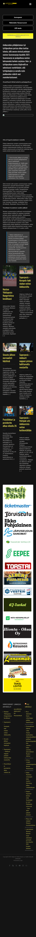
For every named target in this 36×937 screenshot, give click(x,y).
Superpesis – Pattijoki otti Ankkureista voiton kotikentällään (25, 424)
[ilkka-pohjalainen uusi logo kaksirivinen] (18, 520)
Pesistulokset (18, 715)
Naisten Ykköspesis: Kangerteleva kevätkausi (8, 294)
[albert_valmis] (17, 572)
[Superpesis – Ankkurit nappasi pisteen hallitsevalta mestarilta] (26, 347)
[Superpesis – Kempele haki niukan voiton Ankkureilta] (26, 270)
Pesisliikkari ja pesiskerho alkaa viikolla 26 (10, 422)
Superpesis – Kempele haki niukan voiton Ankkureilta (25, 282)
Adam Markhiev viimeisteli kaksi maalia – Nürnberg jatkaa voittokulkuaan (29, 780)
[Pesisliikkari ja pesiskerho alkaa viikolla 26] (10, 411)
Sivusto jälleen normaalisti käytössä (9, 358)
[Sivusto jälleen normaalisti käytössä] (10, 347)
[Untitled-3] (10, 2)
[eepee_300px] (18, 548)
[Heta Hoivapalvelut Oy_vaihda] (17, 612)
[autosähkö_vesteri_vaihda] (17, 585)
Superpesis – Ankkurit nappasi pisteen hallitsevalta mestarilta (25, 361)
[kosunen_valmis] (17, 639)
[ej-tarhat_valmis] (17, 599)
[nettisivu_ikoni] (15, 486)
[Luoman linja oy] (17, 665)
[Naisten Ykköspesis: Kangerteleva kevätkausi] (10, 276)
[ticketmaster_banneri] (18, 503)
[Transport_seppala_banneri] (18, 539)
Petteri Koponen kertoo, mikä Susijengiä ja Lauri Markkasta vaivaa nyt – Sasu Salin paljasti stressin (29, 803)
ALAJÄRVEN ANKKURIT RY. (17, 711)
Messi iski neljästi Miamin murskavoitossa (29, 822)
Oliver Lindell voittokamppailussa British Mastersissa (29, 764)
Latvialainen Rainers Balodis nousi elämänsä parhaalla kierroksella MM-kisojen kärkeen (29, 838)
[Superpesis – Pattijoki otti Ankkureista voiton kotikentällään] (26, 410)
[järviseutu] (18, 512)
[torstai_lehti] (18, 563)
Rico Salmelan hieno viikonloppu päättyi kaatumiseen (29, 717)
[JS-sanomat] (18, 528)
